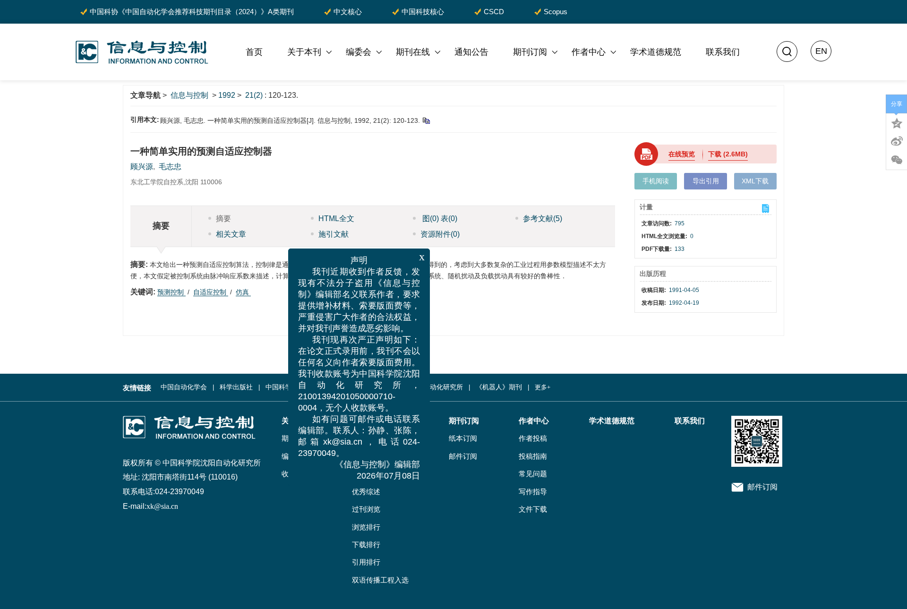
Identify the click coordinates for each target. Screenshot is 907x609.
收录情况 (296, 474)
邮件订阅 (463, 456)
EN (821, 51)
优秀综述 (366, 492)
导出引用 (706, 181)
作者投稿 (533, 438)
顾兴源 (141, 167)
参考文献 (542, 218)
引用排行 (366, 562)
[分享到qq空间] (896, 122)
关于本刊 (304, 52)
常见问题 (533, 474)
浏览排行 (366, 527)
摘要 (223, 218)
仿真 (243, 292)
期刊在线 (413, 52)
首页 (254, 52)
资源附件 (440, 234)
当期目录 (366, 474)
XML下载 (755, 181)
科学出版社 (236, 387)
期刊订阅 (530, 52)
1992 (226, 95)
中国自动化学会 (184, 387)
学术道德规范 (655, 52)
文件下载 (533, 509)
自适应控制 (210, 292)
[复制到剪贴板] (426, 120)
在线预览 (681, 154)
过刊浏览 (366, 509)
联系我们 (723, 52)
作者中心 (589, 52)
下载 (728, 154)
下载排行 (366, 545)
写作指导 (533, 492)
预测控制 (171, 292)
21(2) (255, 95)
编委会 (358, 52)
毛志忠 (170, 167)
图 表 (438, 218)
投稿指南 (533, 456)
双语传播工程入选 (380, 580)
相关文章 (231, 234)
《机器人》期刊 (499, 387)
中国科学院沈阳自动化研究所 (420, 387)
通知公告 (471, 52)
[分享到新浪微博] (896, 141)
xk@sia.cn (162, 506)
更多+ (542, 387)
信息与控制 (189, 95)
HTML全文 (336, 218)
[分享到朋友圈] (896, 160)
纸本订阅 (463, 438)
